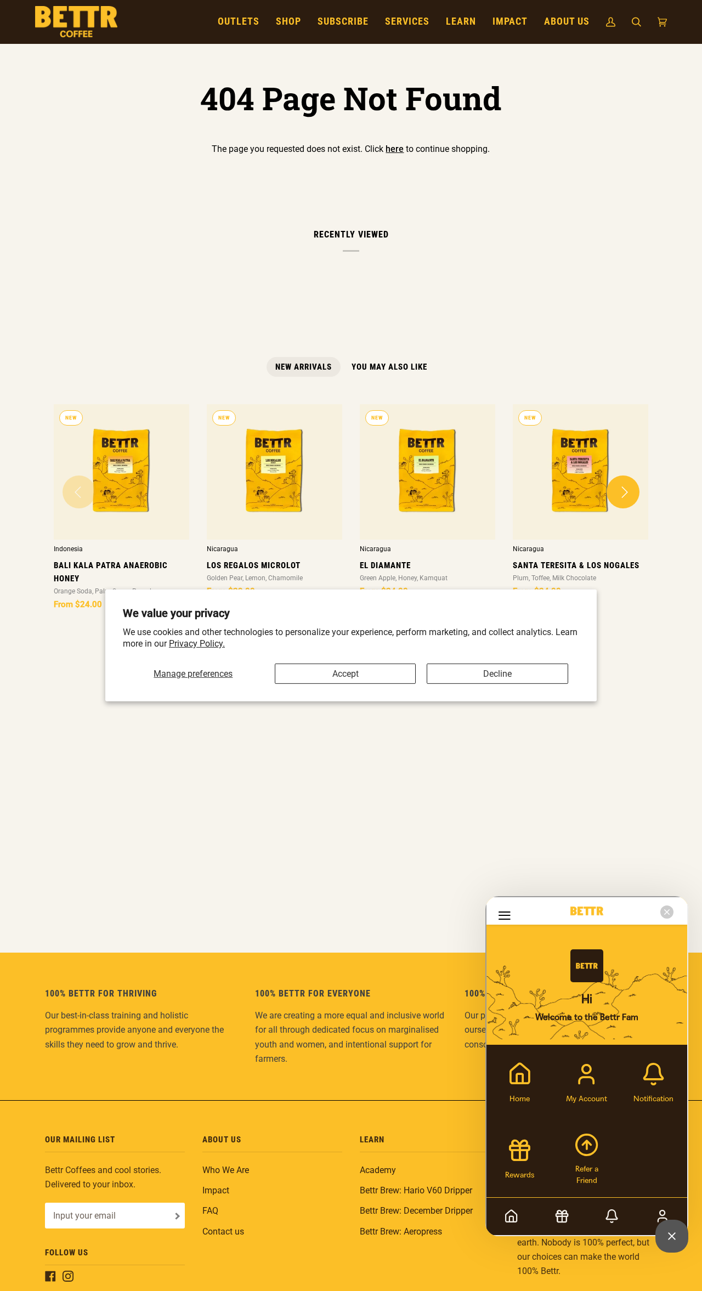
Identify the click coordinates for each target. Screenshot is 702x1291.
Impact (215, 1190)
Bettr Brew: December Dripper (416, 1210)
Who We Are (225, 1170)
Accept (345, 673)
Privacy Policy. (197, 643)
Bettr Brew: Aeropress (401, 1231)
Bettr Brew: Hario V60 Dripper (416, 1190)
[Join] (176, 1216)
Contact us (223, 1231)
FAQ (210, 1210)
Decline (497, 673)
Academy (378, 1170)
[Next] (623, 491)
